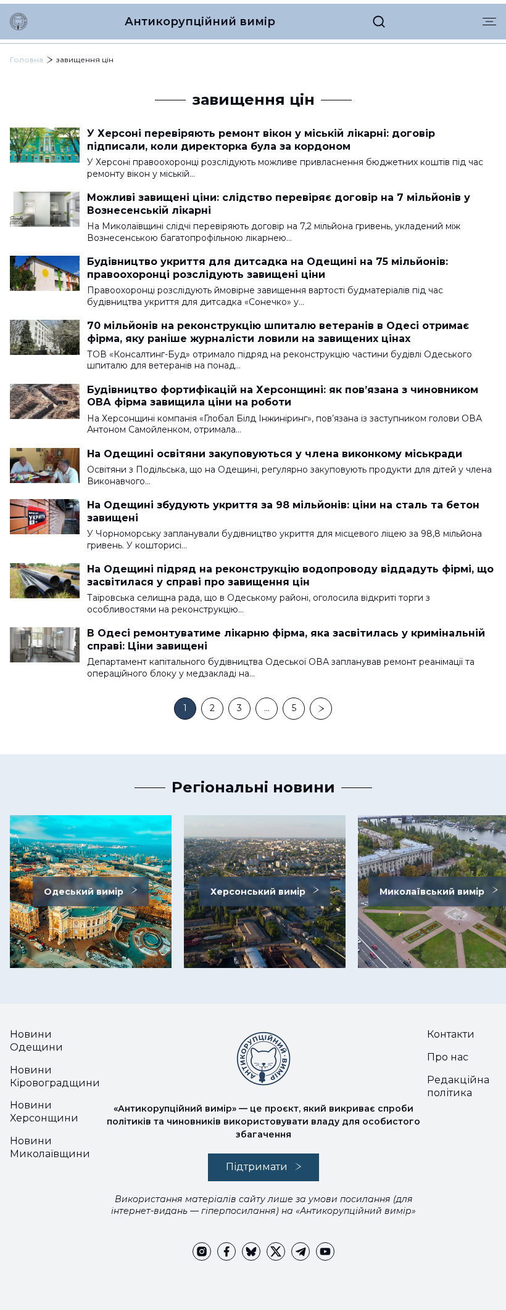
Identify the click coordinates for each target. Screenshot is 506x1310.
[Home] (18, 21)
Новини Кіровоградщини (55, 1076)
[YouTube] (325, 1251)
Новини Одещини (36, 1040)
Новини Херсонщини (44, 1111)
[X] (276, 1251)
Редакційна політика (458, 1086)
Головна (26, 59)
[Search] (379, 21)
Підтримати (257, 1167)
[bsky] (251, 1251)
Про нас (447, 1057)
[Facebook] (226, 1251)
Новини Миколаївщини (50, 1147)
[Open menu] (489, 21)
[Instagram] (202, 1251)
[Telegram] (300, 1251)
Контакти (451, 1034)
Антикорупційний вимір (200, 21)
